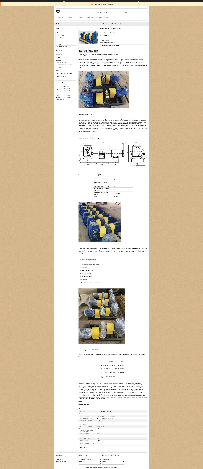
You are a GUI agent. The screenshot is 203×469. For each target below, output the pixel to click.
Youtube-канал (105, 459)
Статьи (59, 37)
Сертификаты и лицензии (85, 459)
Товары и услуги (62, 23)
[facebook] (79, 401)
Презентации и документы (64, 39)
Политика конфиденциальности (109, 467)
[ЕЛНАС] (58, 11)
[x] (81, 401)
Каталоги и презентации (85, 463)
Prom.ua (108, 466)
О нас (80, 17)
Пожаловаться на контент (96, 467)
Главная (60, 17)
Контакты (90, 17)
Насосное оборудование (74, 23)
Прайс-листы (60, 35)
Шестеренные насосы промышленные (92, 23)
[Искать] (146, 12)
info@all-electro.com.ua (62, 67)
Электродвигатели (60, 459)
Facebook (104, 463)
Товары (69, 17)
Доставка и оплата (101, 17)
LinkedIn (104, 461)
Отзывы (59, 44)
